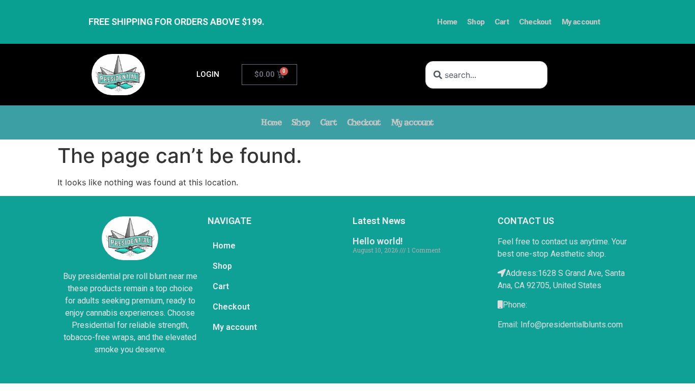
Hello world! (378, 241)
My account (581, 21)
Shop (475, 21)
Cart (502, 21)
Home (447, 21)
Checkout (535, 21)
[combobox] (486, 75)
